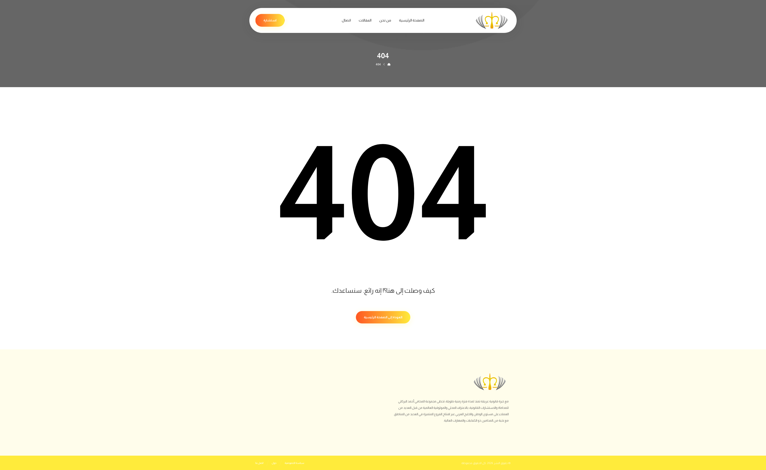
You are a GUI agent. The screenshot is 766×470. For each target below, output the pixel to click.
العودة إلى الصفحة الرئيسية (383, 317)
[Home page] (389, 64)
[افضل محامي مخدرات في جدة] (492, 20)
